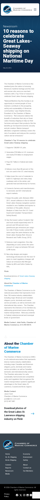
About (25, 465)
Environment (27, 457)
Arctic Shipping (10, 460)
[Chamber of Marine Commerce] (17, 9)
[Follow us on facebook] (17, 495)
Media (7, 474)
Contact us (27, 468)
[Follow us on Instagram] (24, 495)
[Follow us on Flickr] (31, 495)
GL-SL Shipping (10, 457)
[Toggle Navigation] (35, 9)
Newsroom (9, 471)
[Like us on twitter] (21, 495)
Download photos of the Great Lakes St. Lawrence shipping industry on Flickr (15, 413)
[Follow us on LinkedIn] (27, 495)
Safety (25, 460)
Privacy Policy (6, 495)
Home (7, 454)
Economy (26, 454)
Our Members (28, 471)
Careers (8, 465)
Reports (8, 468)
